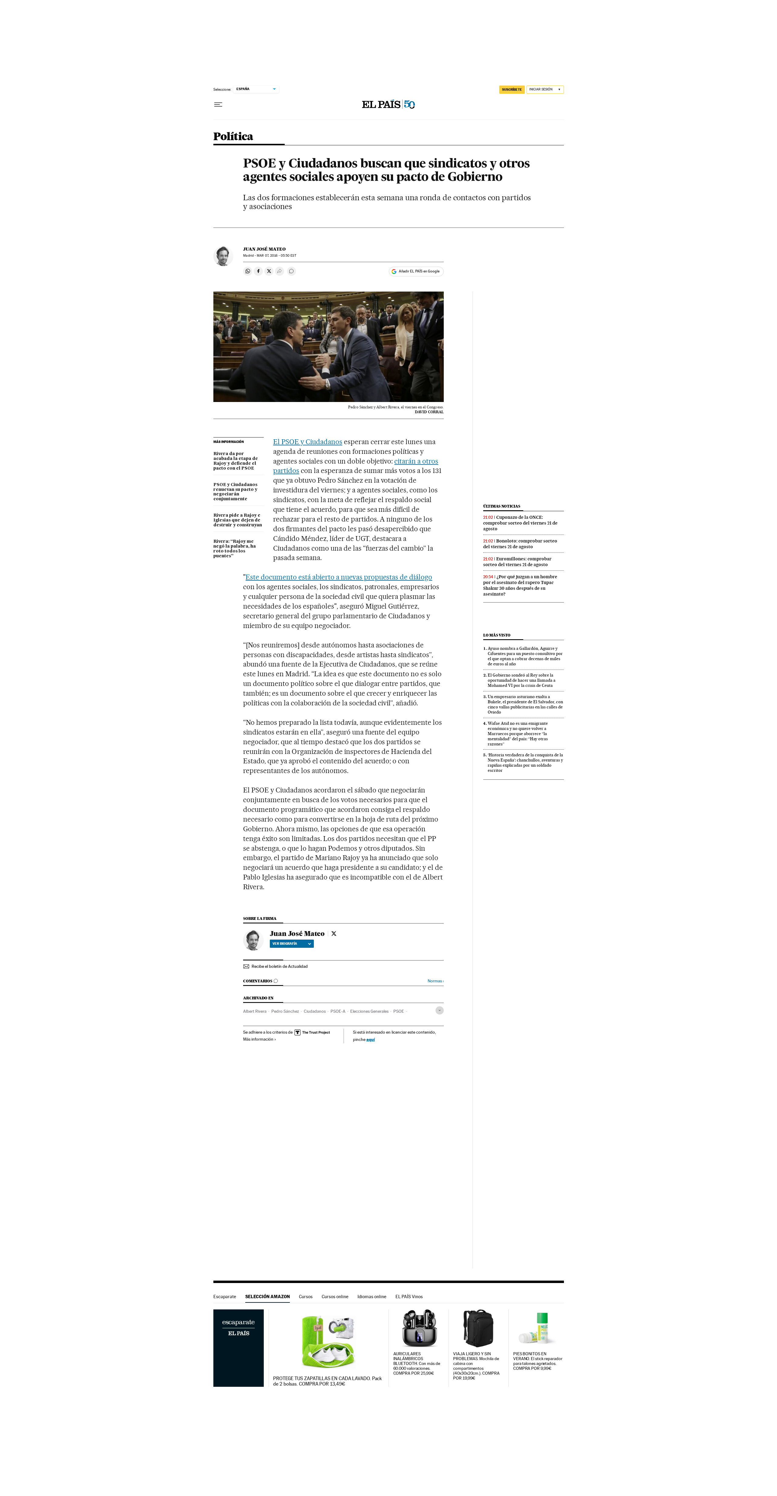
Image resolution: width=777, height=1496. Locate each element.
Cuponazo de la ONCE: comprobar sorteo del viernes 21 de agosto (520, 523)
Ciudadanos (315, 1011)
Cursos (306, 1296)
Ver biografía (285, 943)
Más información (258, 1039)
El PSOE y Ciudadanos (307, 441)
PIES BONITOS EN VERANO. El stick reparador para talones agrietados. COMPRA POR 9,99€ (537, 1361)
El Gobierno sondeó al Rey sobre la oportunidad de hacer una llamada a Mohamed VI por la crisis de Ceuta (521, 680)
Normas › (436, 981)
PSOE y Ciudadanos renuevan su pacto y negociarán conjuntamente (235, 492)
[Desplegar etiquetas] (440, 1010)
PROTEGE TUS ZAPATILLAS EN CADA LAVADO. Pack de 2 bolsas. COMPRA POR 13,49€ (327, 1381)
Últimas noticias (501, 506)
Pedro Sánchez (285, 1011)
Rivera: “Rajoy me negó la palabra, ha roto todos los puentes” (234, 548)
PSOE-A (338, 1011)
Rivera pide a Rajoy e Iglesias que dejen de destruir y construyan (237, 520)
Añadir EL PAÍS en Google (419, 271)
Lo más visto (497, 635)
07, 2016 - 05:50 (276, 256)
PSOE (398, 1011)
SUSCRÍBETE (512, 89)
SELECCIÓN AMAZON (267, 1296)
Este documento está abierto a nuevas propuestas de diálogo (339, 577)
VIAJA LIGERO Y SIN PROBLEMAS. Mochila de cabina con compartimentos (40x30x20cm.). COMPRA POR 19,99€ (476, 1366)
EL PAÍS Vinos (409, 1296)
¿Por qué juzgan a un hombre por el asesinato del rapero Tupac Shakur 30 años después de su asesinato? (520, 585)
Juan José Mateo (264, 249)
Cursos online (335, 1296)
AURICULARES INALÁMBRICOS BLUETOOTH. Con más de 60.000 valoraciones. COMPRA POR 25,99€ (416, 1364)
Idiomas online (372, 1296)
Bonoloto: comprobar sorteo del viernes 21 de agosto (520, 543)
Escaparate (224, 1296)
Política (233, 137)
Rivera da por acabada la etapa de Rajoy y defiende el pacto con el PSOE (235, 461)
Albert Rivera (254, 1011)
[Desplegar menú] (218, 105)
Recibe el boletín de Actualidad (280, 966)
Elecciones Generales (369, 1011)
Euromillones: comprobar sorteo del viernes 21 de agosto (517, 561)
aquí (370, 1039)
